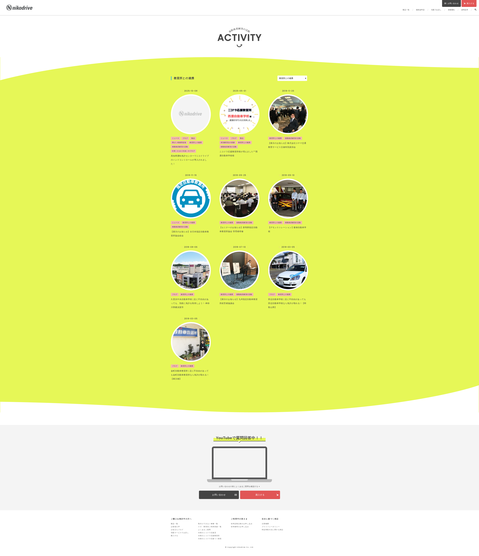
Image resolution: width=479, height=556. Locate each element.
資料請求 (464, 10)
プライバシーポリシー (271, 527)
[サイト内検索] (476, 10)
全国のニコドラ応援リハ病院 (210, 539)
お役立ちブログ (177, 530)
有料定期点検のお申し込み (241, 524)
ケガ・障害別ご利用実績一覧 (210, 527)
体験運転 (451, 10)
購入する (174, 536)
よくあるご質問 (204, 530)
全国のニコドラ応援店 (207, 533)
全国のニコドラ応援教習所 (209, 536)
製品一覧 (406, 10)
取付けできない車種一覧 (208, 524)
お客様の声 (175, 527)
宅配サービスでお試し (180, 533)
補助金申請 (420, 10)
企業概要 (265, 524)
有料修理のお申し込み (240, 527)
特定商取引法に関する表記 (272, 530)
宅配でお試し (436, 10)
